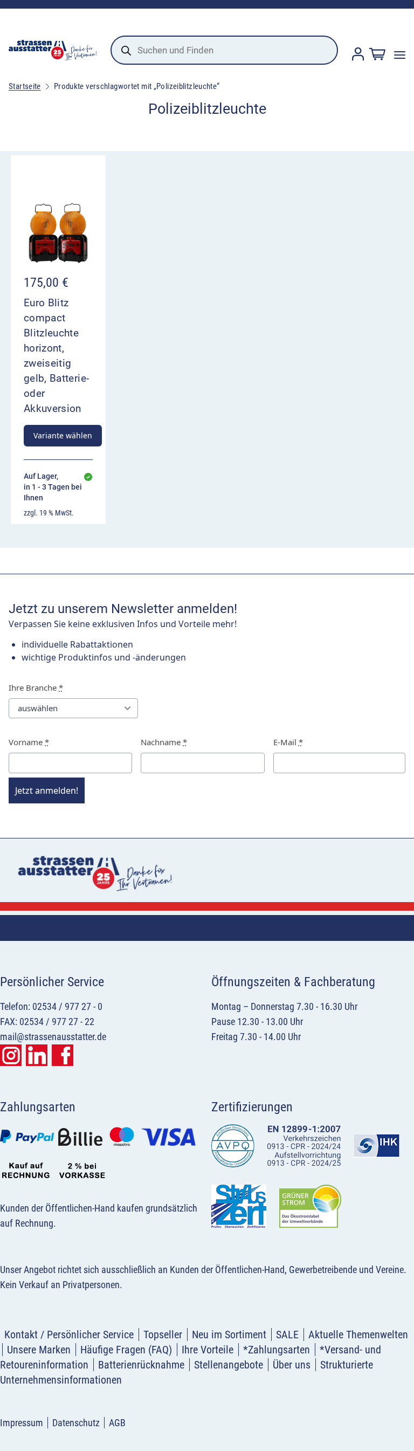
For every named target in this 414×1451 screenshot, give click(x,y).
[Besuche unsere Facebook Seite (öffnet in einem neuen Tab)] (62, 1055)
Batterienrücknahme (141, 1364)
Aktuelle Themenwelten (358, 1334)
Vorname (29, 742)
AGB (117, 1422)
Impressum (21, 1422)
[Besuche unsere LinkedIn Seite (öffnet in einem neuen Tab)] (36, 1055)
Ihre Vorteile (207, 1349)
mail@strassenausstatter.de (53, 1036)
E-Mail (288, 742)
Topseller (162, 1334)
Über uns (291, 1364)
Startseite (25, 86)
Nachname (164, 742)
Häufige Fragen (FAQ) (126, 1349)
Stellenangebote (228, 1364)
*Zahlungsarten (276, 1349)
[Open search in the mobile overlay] (224, 50)
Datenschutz (76, 1422)
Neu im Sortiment (229, 1334)
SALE (287, 1334)
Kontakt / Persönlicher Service (69, 1334)
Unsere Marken (39, 1349)
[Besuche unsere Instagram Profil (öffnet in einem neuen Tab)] (11, 1055)
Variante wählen (62, 435)
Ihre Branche (36, 687)
